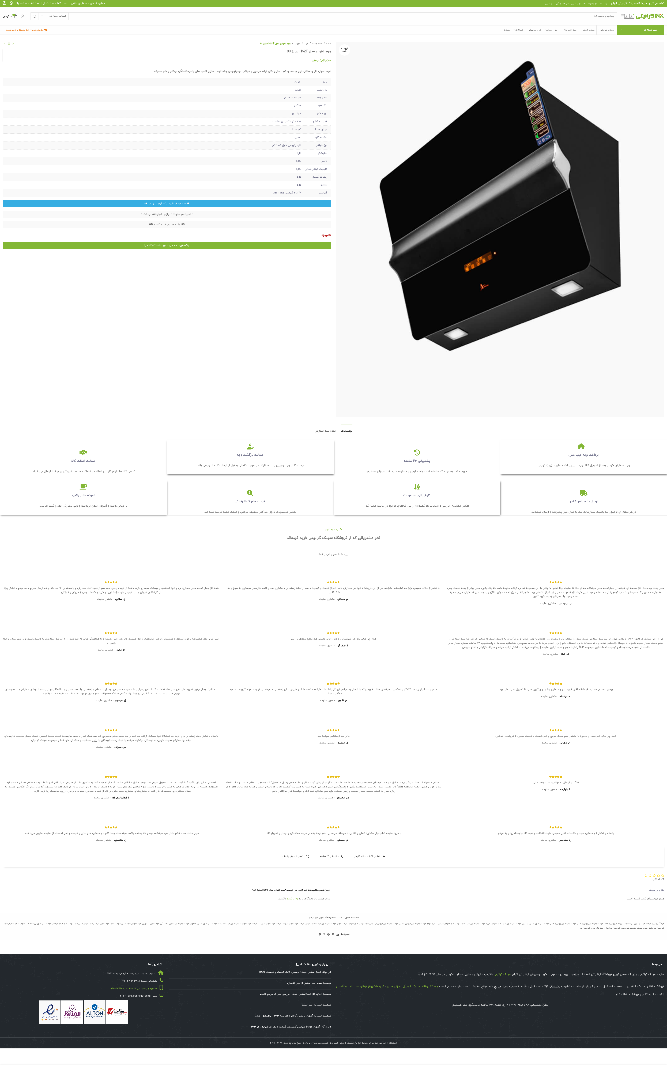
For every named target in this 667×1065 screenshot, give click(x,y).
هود (306, 43)
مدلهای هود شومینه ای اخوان (182, 923)
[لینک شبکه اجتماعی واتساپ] (324, 934)
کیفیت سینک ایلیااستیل (316, 1005)
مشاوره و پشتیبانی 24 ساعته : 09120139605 (134, 988)
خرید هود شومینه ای (480, 923)
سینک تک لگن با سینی (582, 3)
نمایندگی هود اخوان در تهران (155, 923)
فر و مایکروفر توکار (372, 987)
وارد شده (292, 899)
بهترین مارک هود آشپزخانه (628, 923)
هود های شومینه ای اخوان (617, 928)
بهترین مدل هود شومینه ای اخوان (545, 923)
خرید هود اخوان (499, 923)
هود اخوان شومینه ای (121, 923)
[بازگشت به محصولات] (9, 44)
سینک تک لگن (602, 3)
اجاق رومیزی (393, 987)
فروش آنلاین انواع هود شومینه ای (427, 923)
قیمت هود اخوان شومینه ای (244, 923)
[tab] (346, 429)
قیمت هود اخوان (313, 923)
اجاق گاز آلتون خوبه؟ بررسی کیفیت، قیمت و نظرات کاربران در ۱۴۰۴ (290, 1027)
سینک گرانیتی (627, 3)
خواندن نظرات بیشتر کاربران (367, 856)
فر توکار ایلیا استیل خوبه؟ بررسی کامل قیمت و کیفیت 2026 (295, 972)
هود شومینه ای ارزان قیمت (65, 923)
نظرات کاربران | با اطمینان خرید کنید (25, 30)
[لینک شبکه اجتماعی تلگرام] (320, 934)
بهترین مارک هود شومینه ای (602, 923)
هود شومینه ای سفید (19, 923)
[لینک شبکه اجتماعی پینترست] (328, 934)
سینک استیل (411, 987)
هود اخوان (136, 923)
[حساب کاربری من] (22, 16)
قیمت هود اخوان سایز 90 (269, 923)
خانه (328, 43)
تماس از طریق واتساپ (292, 856)
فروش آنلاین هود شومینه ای (397, 923)
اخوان (321, 917)
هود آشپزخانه (429, 987)
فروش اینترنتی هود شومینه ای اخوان (366, 923)
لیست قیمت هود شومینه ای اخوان (213, 923)
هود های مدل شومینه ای (591, 928)
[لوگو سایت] (642, 16)
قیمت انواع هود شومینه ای (334, 923)
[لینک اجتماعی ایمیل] (333, 934)
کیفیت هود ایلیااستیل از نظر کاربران (309, 983)
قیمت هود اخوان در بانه (293, 923)
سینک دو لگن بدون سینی (557, 3)
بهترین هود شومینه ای (517, 923)
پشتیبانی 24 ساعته (329, 856)
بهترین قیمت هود (650, 923)
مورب (297, 43)
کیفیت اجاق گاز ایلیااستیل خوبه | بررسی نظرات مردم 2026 (295, 994)
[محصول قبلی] (13, 44)
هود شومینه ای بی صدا (40, 923)
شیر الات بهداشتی (347, 987)
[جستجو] (35, 16)
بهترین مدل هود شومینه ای (575, 923)
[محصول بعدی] (5, 44)
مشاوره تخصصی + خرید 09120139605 (166, 245)
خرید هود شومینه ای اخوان (457, 923)
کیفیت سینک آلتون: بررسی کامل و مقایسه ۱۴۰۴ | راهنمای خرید (293, 1016)
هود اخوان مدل (86, 923)
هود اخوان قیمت (101, 923)
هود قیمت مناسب (638, 928)
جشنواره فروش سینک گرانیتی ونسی (167, 203)
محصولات (317, 43)
